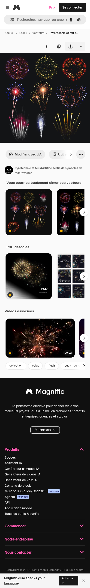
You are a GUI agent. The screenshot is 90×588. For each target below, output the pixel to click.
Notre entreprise (19, 539)
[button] (45, 430)
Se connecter (72, 7)
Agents (16, 497)
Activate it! (67, 580)
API (7, 502)
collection (15, 365)
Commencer (15, 525)
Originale (30, 62)
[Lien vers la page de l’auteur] (9, 171)
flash (51, 365)
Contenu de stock (18, 486)
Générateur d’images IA (22, 469)
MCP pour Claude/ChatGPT (32, 491)
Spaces (10, 457)
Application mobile (18, 508)
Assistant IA (13, 463)
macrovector (23, 173)
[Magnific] (45, 392)
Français (45, 430)
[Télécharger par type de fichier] (80, 46)
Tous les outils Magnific (22, 514)
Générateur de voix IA (21, 480)
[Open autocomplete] (10, 19)
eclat (35, 365)
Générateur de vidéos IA (22, 474)
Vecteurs (38, 33)
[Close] (83, 581)
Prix (52, 7)
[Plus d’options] (46, 46)
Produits (12, 449)
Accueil (9, 33)
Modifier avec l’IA (28, 154)
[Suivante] (71, 154)
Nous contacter (18, 552)
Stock (23, 33)
